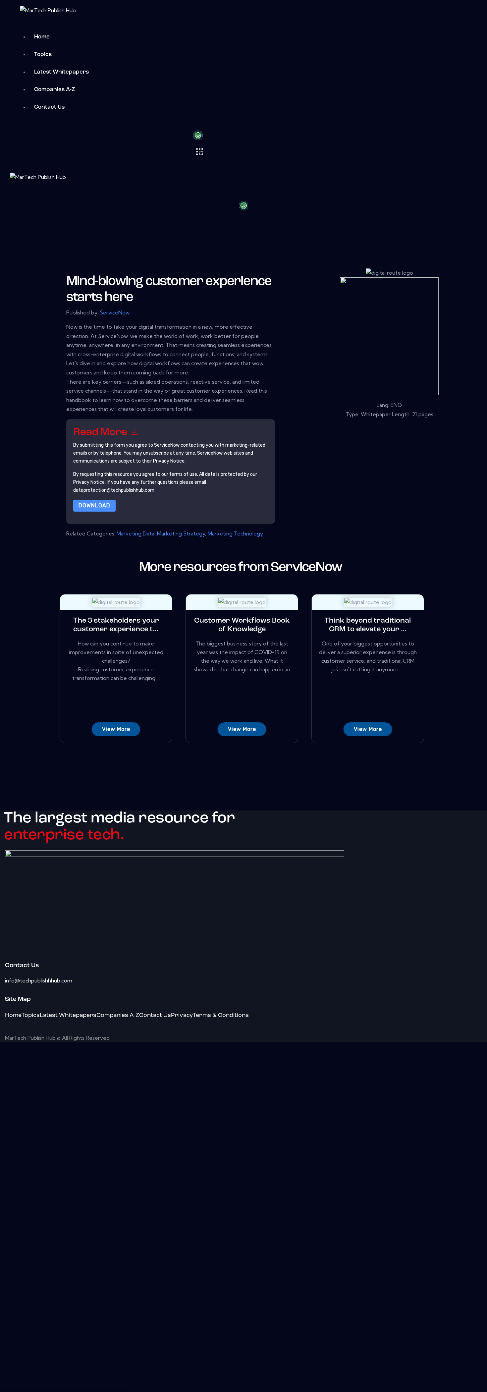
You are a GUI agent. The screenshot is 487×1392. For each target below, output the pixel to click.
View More (116, 729)
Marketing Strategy (181, 533)
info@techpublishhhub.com (38, 980)
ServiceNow (115, 312)
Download (94, 505)
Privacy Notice (89, 482)
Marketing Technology (235, 533)
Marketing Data (135, 533)
